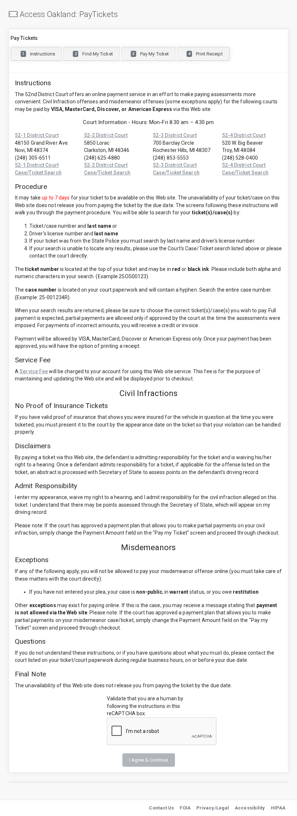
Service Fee (34, 371)
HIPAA (278, 808)
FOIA (185, 808)
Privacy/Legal (212, 808)
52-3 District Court (175, 135)
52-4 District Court (244, 135)
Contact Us (161, 808)
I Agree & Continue (148, 760)
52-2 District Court (106, 135)
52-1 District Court (37, 135)
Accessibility (250, 808)
